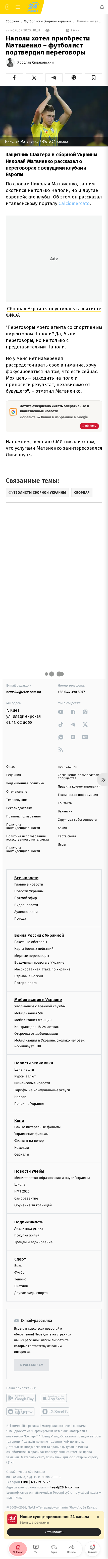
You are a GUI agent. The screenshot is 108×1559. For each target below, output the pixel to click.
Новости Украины (29, 891)
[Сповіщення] (102, 7)
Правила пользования (23, 816)
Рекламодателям (19, 808)
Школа (19, 1185)
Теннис (20, 1279)
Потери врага (25, 983)
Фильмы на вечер (29, 1141)
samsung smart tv (55, 1412)
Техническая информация (78, 795)
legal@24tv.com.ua (64, 1487)
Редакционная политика (25, 783)
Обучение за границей (33, 1205)
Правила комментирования (79, 786)
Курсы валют (25, 1076)
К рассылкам (31, 1365)
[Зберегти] (93, 78)
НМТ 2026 (22, 1191)
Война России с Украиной (39, 935)
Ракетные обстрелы (30, 942)
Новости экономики (33, 1063)
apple (55, 1398)
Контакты (65, 803)
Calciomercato (74, 203)
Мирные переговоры (31, 956)
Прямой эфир (25, 898)
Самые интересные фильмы (37, 1127)
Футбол (20, 1272)
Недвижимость (28, 1222)
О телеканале (16, 791)
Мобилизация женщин (33, 1020)
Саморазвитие (26, 1198)
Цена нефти (24, 1069)
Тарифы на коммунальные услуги (42, 1090)
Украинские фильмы (31, 1134)
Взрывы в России (28, 976)
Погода (20, 918)
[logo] (33, 7)
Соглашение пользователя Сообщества (78, 776)
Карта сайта (67, 836)
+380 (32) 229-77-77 (35, 1482)
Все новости (26, 877)
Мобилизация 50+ (28, 1013)
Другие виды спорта (31, 1293)
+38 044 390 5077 (71, 692)
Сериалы (21, 1154)
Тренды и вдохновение (33, 1242)
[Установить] (54, 1525)
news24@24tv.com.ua (23, 692)
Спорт (20, 1259)
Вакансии (65, 811)
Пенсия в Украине (29, 1104)
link (60, 711)
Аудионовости (26, 912)
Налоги (20, 1097)
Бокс (18, 1266)
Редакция (13, 775)
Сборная (13, 21)
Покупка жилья (26, 1235)
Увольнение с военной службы (40, 1006)
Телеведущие (16, 800)
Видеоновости (26, 905)
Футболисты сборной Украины (48, 21)
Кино (19, 1120)
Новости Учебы (29, 1171)
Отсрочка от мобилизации (36, 1034)
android (21, 1398)
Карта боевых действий (33, 949)
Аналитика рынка (28, 1228)
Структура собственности (77, 819)
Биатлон (21, 1286)
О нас (10, 766)
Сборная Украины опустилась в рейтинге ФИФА (53, 312)
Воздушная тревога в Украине (39, 962)
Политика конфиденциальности (23, 826)
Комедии (21, 1148)
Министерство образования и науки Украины (52, 1178)
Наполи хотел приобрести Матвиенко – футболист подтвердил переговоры (89, 21)
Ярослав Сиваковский (35, 62)
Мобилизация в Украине (38, 1000)
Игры (62, 844)
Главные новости (28, 884)
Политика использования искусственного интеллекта (27, 838)
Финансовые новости (32, 1083)
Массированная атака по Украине (42, 969)
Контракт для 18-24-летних (36, 1027)
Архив (62, 828)
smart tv (21, 1412)
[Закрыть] (98, 1517)
